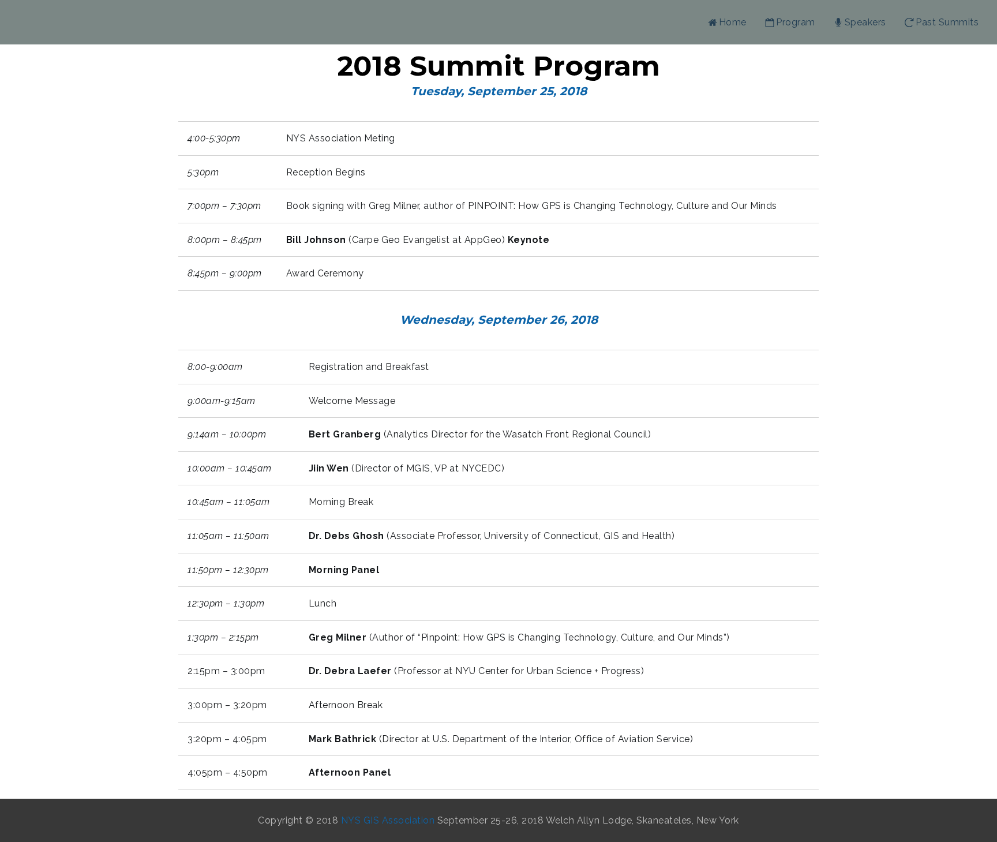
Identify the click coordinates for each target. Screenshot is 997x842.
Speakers (865, 22)
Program (795, 22)
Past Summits (947, 22)
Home (733, 22)
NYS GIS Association (389, 820)
